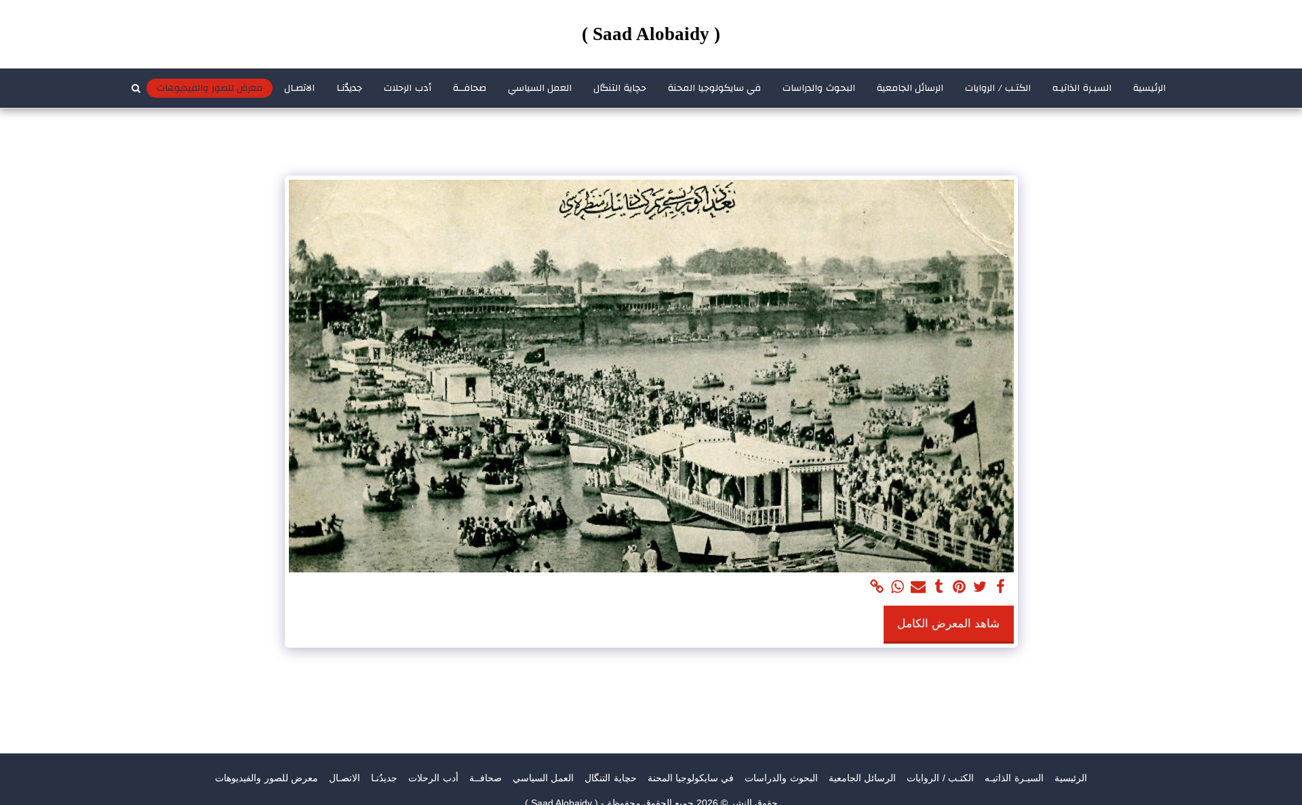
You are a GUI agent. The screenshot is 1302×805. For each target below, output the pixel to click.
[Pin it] (959, 587)
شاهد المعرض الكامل (948, 623)
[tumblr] (938, 587)
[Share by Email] (918, 587)
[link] (876, 587)
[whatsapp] (897, 587)
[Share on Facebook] (1000, 587)
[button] (135, 88)
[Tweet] (979, 587)
